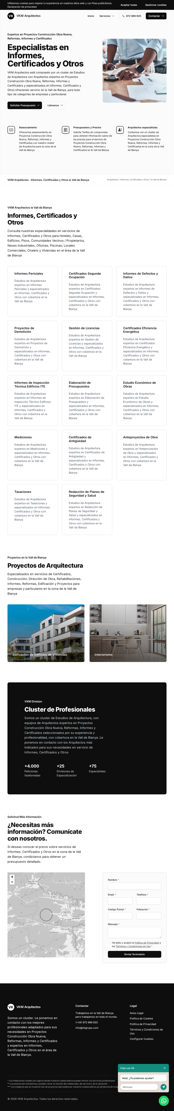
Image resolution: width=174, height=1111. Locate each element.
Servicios (105, 15)
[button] (46, 915)
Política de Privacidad (147, 942)
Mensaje (113, 924)
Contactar (154, 15)
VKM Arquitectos (28, 16)
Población (143, 909)
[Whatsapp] (164, 1101)
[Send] (164, 1087)
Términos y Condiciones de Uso (133, 946)
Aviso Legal (136, 1013)
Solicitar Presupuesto (23, 105)
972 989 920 (133, 15)
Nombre (113, 879)
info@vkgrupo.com (86, 1027)
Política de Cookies (141, 1018)
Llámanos (53, 105)
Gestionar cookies (156, 4)
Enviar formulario (134, 954)
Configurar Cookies (141, 1038)
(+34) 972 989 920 (86, 1022)
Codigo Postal (117, 909)
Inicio (91, 15)
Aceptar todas (129, 4)
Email (112, 894)
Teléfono (142, 894)
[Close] (165, 1068)
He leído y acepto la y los (136, 944)
